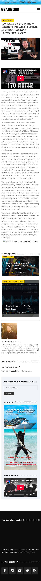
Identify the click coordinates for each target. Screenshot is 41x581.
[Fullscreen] (34, 494)
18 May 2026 (21, 313)
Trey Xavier (15, 342)
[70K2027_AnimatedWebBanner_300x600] (20, 469)
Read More (9, 552)
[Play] (7, 494)
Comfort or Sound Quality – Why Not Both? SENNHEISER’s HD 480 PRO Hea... (20, 266)
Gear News (7, 281)
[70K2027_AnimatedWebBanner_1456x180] (20, 4)
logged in (14, 371)
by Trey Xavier (10, 272)
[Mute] (31, 494)
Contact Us (19, 552)
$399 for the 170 (24, 216)
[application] (20, 487)
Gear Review (7, 20)
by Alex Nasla (10, 313)
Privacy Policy (30, 552)
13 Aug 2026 (21, 272)
